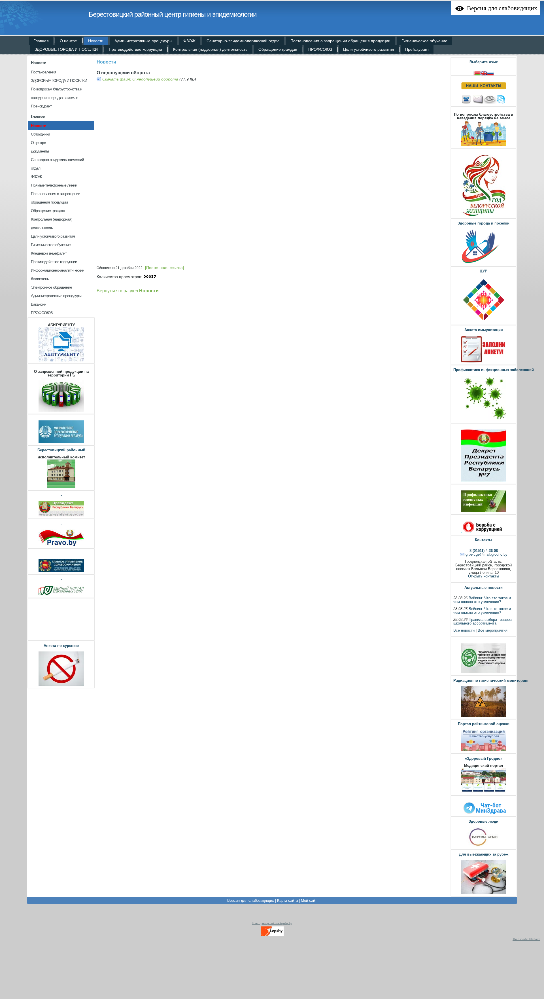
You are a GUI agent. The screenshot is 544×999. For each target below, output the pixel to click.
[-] (61, 516)
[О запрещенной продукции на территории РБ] (61, 411)
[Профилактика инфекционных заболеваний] (483, 420)
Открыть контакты (483, 576)
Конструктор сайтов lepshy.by (272, 923)
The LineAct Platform (526, 939)
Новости (38, 62)
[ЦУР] (483, 322)
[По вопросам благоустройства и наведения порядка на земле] (483, 145)
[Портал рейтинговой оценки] (483, 750)
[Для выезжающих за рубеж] (483, 893)
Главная (38, 116)
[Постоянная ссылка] (164, 267)
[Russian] (490, 72)
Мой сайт (309, 900)
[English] (483, 72)
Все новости (464, 630)
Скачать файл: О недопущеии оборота (140, 79)
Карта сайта (287, 900)
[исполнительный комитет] (61, 487)
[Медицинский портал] (483, 792)
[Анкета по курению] (61, 685)
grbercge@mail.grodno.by (486, 554)
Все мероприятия (492, 630)
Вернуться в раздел (128, 290)
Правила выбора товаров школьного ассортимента (482, 621)
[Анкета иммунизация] (483, 362)
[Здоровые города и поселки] (483, 263)
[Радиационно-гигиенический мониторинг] (483, 716)
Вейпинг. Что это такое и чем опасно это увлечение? (482, 600)
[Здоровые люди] (483, 846)
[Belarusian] (476, 72)
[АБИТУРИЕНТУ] (61, 361)
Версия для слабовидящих (250, 900)
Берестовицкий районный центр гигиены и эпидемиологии (172, 14)
